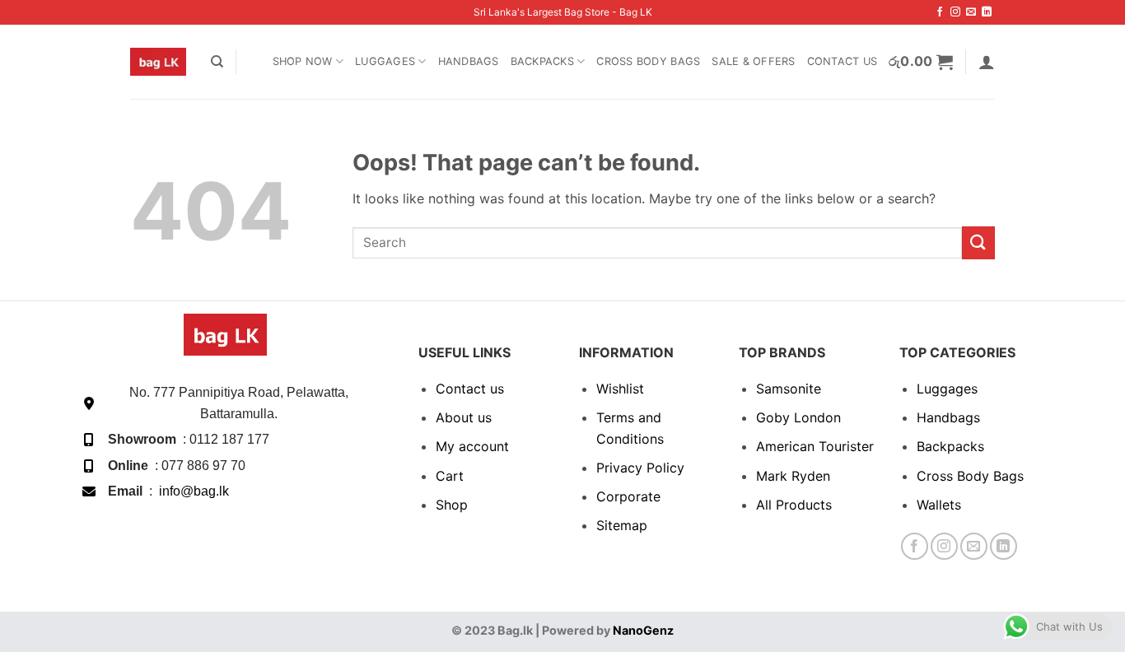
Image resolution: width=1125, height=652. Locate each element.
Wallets (939, 504)
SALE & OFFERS (753, 61)
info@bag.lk (194, 491)
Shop (452, 504)
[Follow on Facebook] (940, 12)
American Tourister (815, 446)
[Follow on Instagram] (955, 12)
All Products (794, 504)
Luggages (385, 61)
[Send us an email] (971, 12)
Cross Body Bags (648, 61)
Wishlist (620, 388)
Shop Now (303, 61)
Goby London (798, 417)
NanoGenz (643, 630)
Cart (450, 476)
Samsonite (788, 388)
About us (464, 417)
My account (472, 446)
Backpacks (542, 61)
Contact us (470, 388)
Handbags (468, 61)
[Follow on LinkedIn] (987, 12)
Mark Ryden (793, 476)
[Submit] (978, 242)
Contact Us (842, 61)
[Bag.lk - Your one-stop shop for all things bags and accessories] (158, 62)
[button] (921, 62)
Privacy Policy (640, 467)
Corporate (628, 496)
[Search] (217, 61)
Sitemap (621, 525)
